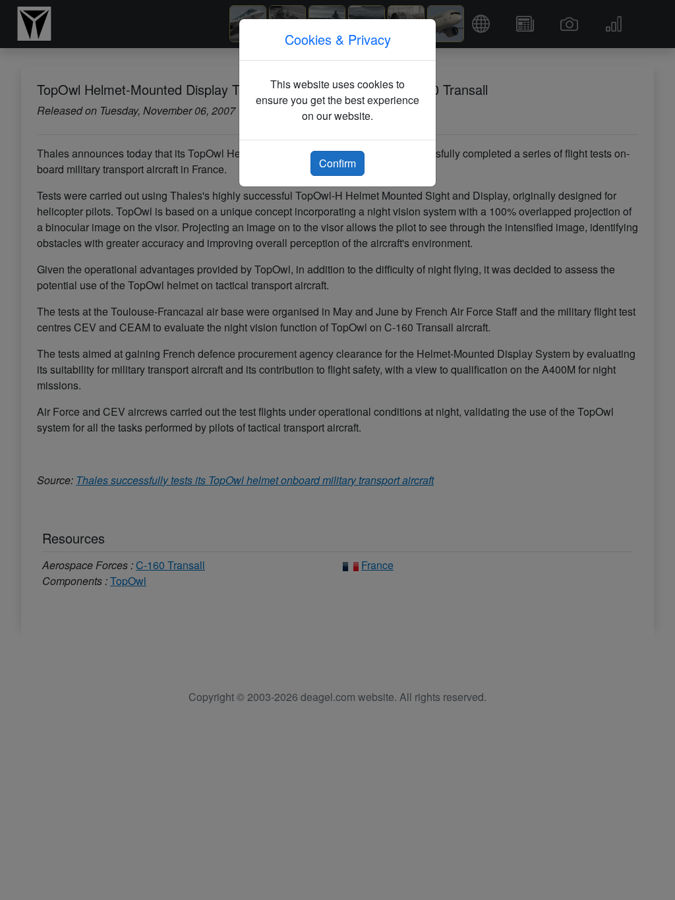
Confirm (337, 163)
